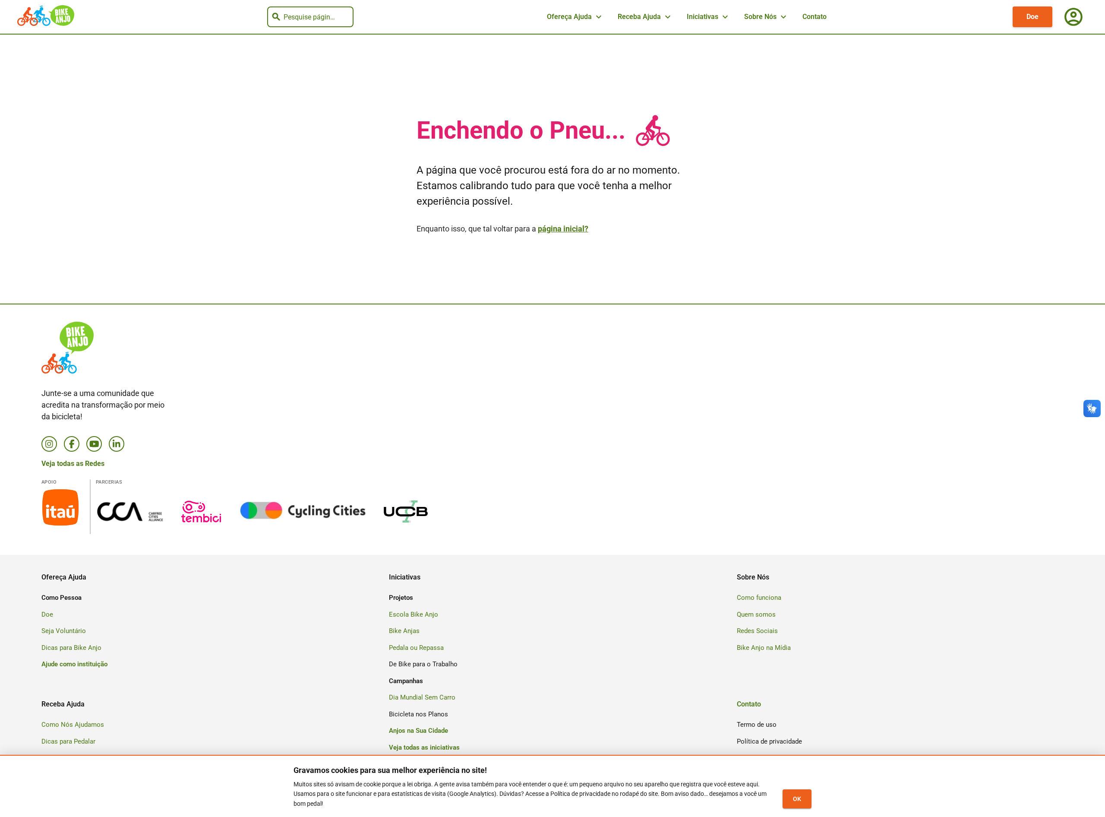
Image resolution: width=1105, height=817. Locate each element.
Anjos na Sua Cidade (418, 731)
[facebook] (71, 444)
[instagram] (49, 444)
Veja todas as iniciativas (424, 747)
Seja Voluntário (63, 631)
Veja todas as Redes (72, 463)
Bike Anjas (404, 631)
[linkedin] (116, 444)
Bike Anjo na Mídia (764, 648)
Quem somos (756, 614)
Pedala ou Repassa (416, 648)
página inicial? (563, 228)
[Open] (349, 17)
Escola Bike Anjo (413, 614)
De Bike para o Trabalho (423, 664)
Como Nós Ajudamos (72, 724)
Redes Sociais (757, 631)
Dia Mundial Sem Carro (422, 697)
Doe (1032, 17)
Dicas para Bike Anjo (71, 648)
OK (797, 798)
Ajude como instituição (74, 664)
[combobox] (309, 17)
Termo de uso (757, 724)
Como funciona (759, 598)
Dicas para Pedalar (68, 741)
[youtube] (94, 444)
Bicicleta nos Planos (418, 714)
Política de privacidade (769, 741)
